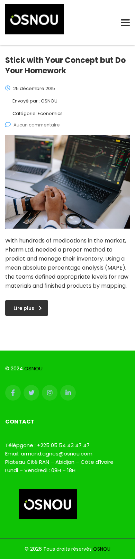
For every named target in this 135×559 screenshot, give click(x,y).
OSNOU (33, 368)
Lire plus (24, 308)
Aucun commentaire (37, 125)
